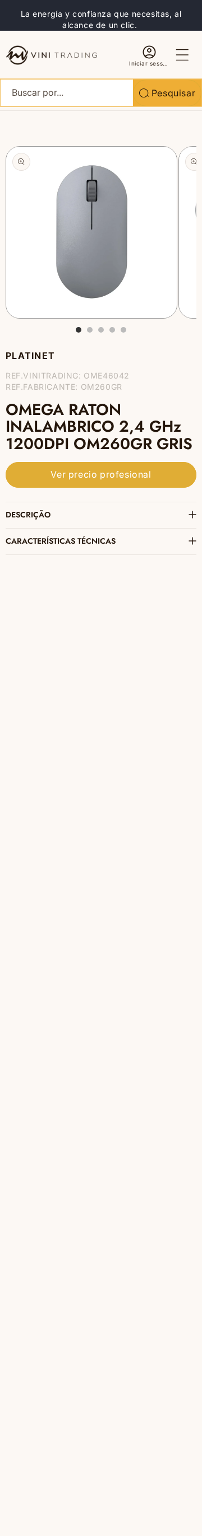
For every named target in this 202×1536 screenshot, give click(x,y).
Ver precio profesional (100, 474)
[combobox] (101, 92)
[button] (182, 55)
